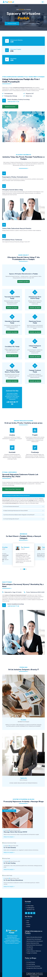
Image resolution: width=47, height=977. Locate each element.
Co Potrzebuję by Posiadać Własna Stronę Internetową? (16, 495)
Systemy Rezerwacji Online (32, 943)
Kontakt (28, 926)
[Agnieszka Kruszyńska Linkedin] (28, 757)
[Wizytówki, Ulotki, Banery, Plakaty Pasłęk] (12, 366)
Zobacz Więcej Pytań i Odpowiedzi (13, 489)
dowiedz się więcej (23, 281)
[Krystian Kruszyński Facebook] (21, 699)
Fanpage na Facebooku (31, 953)
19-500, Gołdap (29, 905)
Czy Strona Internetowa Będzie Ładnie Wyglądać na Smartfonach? (18, 514)
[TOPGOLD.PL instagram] (34, 913)
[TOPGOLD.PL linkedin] (31, 913)
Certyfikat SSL (29, 947)
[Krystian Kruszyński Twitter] (18, 699)
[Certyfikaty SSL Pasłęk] (12, 343)
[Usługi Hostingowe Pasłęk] (35, 342)
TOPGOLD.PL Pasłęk (34, 976)
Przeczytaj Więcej (9, 837)
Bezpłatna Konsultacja (10, 106)
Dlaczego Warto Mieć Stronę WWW (34, 968)
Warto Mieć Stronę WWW (9, 810)
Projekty (28, 924)
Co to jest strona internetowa (33, 966)
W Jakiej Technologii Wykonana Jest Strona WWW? (15, 510)
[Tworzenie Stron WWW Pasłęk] (12, 293)
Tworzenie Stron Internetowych (33, 939)
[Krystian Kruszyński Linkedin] (28, 699)
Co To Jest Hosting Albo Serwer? (11, 519)
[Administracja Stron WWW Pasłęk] (35, 293)
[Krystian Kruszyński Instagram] (25, 699)
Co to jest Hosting (30, 964)
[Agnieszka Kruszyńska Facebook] (21, 757)
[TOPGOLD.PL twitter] (26, 913)
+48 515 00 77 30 (13, 102)
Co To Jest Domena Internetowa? (11, 506)
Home (27, 920)
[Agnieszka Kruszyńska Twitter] (18, 757)
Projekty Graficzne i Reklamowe (33, 951)
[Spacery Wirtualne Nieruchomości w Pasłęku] (23, 270)
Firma (27, 922)
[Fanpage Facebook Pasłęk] (35, 366)
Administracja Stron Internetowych (34, 941)
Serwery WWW (29, 949)
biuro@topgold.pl (30, 907)
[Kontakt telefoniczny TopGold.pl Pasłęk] (4, 100)
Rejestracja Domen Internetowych (34, 945)
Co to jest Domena (30, 962)
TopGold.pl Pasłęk (31, 973)
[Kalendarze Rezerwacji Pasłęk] (12, 317)
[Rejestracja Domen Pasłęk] (35, 317)
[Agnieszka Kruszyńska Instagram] (25, 757)
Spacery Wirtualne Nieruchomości (34, 937)
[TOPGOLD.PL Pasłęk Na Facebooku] (29, 913)
